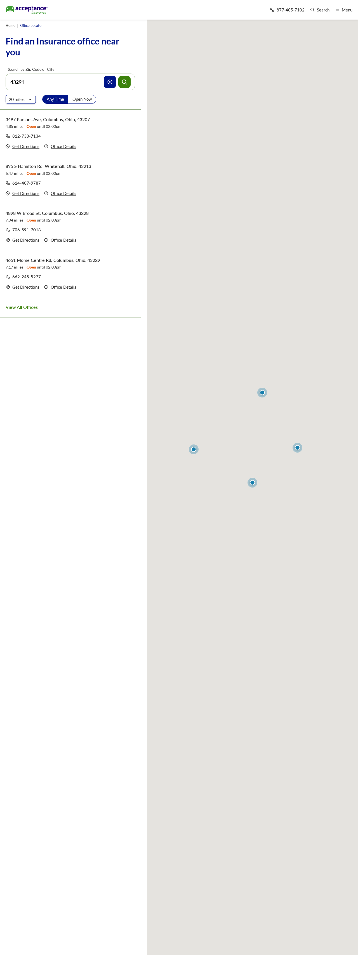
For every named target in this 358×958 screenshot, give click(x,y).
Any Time (55, 99)
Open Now (82, 99)
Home (10, 25)
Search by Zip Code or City (31, 69)
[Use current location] (110, 82)
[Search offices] (124, 82)
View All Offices (22, 307)
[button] (252, 483)
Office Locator (31, 25)
